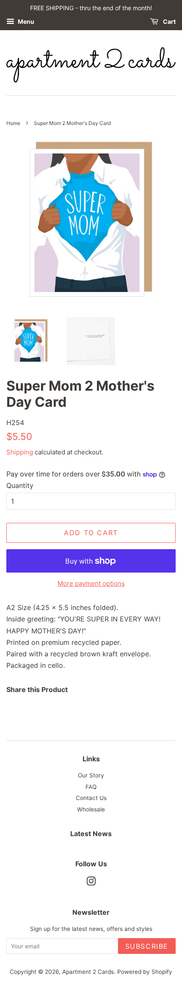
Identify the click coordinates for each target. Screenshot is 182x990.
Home (13, 123)
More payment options (91, 583)
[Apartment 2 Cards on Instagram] (91, 882)
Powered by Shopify (144, 971)
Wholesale (91, 809)
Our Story (91, 775)
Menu (25, 21)
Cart (169, 21)
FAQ (91, 786)
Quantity (19, 485)
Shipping (19, 452)
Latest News (91, 833)
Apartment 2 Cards (88, 971)
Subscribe (146, 946)
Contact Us (91, 797)
